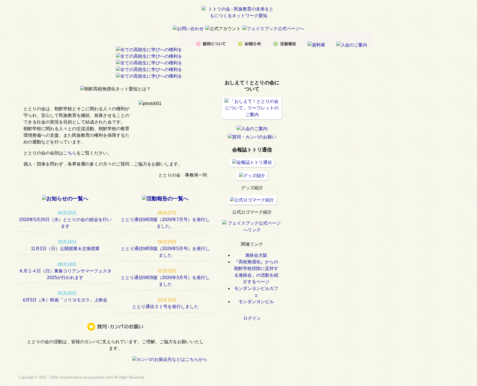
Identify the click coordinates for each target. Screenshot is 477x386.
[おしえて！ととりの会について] (252, 114)
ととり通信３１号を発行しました (165, 306)
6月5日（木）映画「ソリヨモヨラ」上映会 (65, 300)
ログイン (252, 318)
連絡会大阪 (256, 255)
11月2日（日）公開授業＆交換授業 (65, 248)
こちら (69, 153)
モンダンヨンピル (256, 301)
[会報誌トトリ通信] (252, 162)
